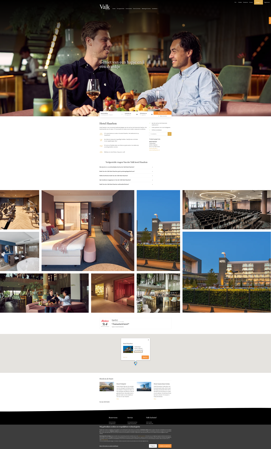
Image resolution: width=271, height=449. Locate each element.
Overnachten (129, 8)
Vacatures (245, 2)
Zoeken (240, 2)
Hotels (114, 8)
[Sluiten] (148, 340)
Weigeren (152, 446)
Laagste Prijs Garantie (131, 423)
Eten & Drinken (137, 8)
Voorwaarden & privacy (132, 422)
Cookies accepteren (165, 446)
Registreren (267, 2)
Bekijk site (125, 357)
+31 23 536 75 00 (155, 146)
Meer (118, 399)
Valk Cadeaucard (149, 423)
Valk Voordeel (149, 422)
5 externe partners (141, 435)
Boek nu (145, 357)
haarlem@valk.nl (153, 148)
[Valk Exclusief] (105, 7)
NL (235, 2)
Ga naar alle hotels (105, 402)
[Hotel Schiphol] (107, 391)
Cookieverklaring (104, 439)
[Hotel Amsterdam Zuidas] (144, 391)
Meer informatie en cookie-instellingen (109, 446)
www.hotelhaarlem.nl (154, 150)
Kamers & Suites (112, 422)
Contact (251, 2)
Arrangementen (120, 8)
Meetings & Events (146, 8)
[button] (135, 363)
